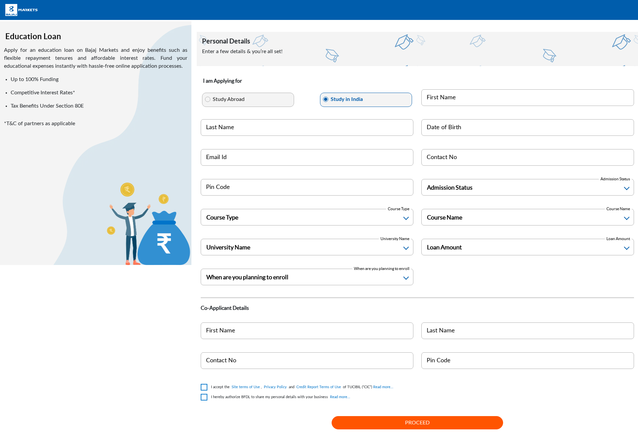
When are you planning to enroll (381, 268)
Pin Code (218, 187)
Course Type (398, 209)
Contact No (442, 157)
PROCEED (417, 422)
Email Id (216, 157)
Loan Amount (618, 238)
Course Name (618, 209)
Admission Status (615, 179)
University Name (394, 238)
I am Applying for (222, 81)
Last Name (220, 128)
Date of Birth (444, 128)
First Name (441, 98)
